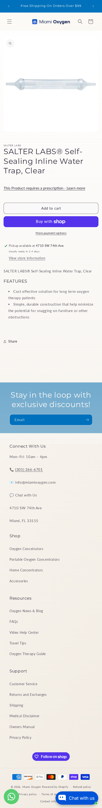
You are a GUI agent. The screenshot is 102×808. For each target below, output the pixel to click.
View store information (27, 258)
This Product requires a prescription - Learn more (44, 188)
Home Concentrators (26, 570)
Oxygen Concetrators (26, 549)
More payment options (51, 233)
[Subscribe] (87, 419)
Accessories (18, 581)
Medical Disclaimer (24, 716)
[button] (9, 21)
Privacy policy (28, 794)
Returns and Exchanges (28, 695)
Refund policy (82, 786)
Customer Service (23, 684)
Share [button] (12, 341)
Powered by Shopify (55, 786)
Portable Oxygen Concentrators (34, 559)
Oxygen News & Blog (26, 611)
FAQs (13, 622)
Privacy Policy (20, 737)
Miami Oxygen (31, 786)
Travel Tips (17, 643)
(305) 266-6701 (29, 469)
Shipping (16, 705)
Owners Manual (22, 727)
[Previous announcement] (9, 6)
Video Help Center (24, 632)
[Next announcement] (93, 6)
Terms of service (52, 794)
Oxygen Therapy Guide (27, 654)
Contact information (53, 801)
